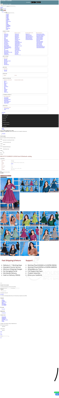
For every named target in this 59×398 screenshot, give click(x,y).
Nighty (5, 109)
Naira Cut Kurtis (6, 51)
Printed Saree (16, 36)
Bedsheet (5, 75)
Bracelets (5, 81)
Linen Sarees (16, 46)
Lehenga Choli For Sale (7, 101)
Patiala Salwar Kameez (29, 37)
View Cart (1, 10)
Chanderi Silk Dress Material (40, 47)
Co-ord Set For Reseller (7, 99)
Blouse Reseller (6, 100)
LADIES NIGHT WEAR (7, 107)
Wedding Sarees (17, 37)
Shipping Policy (4, 318)
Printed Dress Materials (39, 45)
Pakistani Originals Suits (29, 38)
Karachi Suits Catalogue (39, 41)
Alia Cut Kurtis (6, 50)
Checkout (4, 10)
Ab (6, 27)
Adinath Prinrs (8, 28)
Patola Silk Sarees (17, 47)
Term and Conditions (5, 319)
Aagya (7, 20)
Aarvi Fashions (8, 25)
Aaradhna (7, 24)
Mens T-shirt (6, 61)
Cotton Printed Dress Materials (40, 46)
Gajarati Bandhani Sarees (18, 42)
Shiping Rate (4, 312)
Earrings (5, 84)
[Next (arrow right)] (1, 283)
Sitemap (3, 321)
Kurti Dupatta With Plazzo (7, 47)
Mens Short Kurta (6, 64)
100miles (7, 15)
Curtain (15, 75)
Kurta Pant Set (6, 40)
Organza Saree (17, 52)
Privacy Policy (4, 316)
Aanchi (7, 23)
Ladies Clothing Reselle (7, 96)
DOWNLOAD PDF (4, 177)
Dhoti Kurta (5, 63)
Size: (1, 171)
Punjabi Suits (38, 40)
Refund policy (4, 317)
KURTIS (12, 163)
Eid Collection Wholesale (29, 39)
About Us (3, 300)
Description (3, 133)
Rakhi (5, 88)
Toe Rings (5, 90)
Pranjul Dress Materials (39, 38)
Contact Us (3, 301)
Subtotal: (1, 9)
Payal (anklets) (6, 86)
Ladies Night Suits (6, 108)
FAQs (3, 320)
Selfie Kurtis (5, 36)
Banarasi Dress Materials (39, 35)
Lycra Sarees (16, 40)
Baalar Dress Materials (39, 39)
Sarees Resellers (6, 97)
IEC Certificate (4, 305)
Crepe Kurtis (6, 42)
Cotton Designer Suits (29, 35)
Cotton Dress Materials (39, 42)
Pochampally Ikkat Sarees (18, 45)
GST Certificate (4, 304)
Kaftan (5, 38)
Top (4, 49)
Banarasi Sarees (17, 35)
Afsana (7, 29)
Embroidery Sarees (17, 39)
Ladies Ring (5, 89)
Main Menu (3, 112)
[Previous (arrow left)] (0, 283)
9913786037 (2, 294)
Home (3, 11)
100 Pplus (7, 14)
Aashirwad (7, 26)
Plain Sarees (16, 38)
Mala (4, 87)
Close (5, 8)
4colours (7, 17)
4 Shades (7, 16)
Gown (5, 37)
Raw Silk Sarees (17, 48)
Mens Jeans (5, 62)
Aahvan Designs (8, 21)
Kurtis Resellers (6, 98)
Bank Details (4, 303)
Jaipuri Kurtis (6, 39)
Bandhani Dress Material (39, 36)
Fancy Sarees (16, 51)
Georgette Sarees (17, 49)
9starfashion (7, 19)
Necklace (5, 85)
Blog (2, 302)
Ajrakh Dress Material (39, 37)
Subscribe (2, 289)
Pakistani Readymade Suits (29, 36)
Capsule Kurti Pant (6, 41)
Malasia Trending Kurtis (7, 46)
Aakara (7, 22)
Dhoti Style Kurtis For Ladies (8, 52)
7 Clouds (7, 18)
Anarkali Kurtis (6, 48)
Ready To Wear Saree (18, 50)
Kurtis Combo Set (6, 45)
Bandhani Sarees (17, 41)
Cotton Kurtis (6, 35)
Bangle (5, 83)
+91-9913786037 (3, 0)
